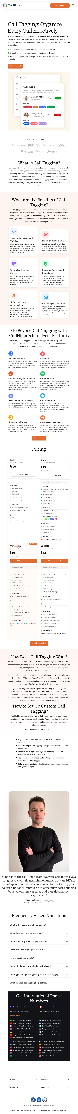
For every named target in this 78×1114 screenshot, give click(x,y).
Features (44, 1079)
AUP (21, 1111)
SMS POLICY (28, 1111)
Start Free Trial (15, 66)
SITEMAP (63, 1111)
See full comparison (39, 643)
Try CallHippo (59, 5)
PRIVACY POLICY (38, 1111)
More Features (39, 438)
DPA (18, 1111)
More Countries (15, 1015)
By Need (12, 1079)
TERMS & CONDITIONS (51, 1111)
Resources (13, 1087)
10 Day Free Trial (54, 475)
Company (45, 1087)
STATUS (13, 1111)
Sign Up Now (23, 474)
